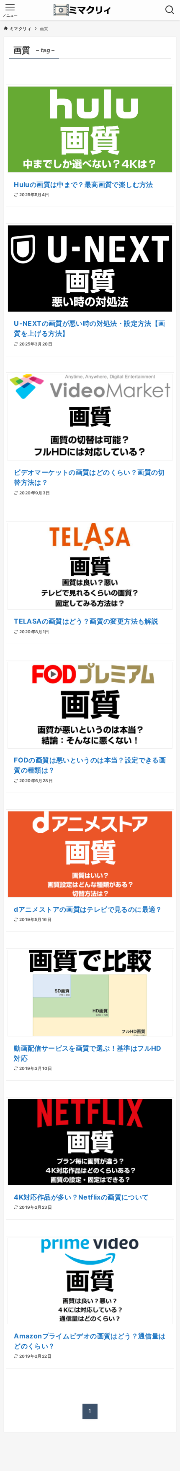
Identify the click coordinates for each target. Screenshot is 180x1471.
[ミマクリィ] (90, 10)
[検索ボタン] (170, 10)
